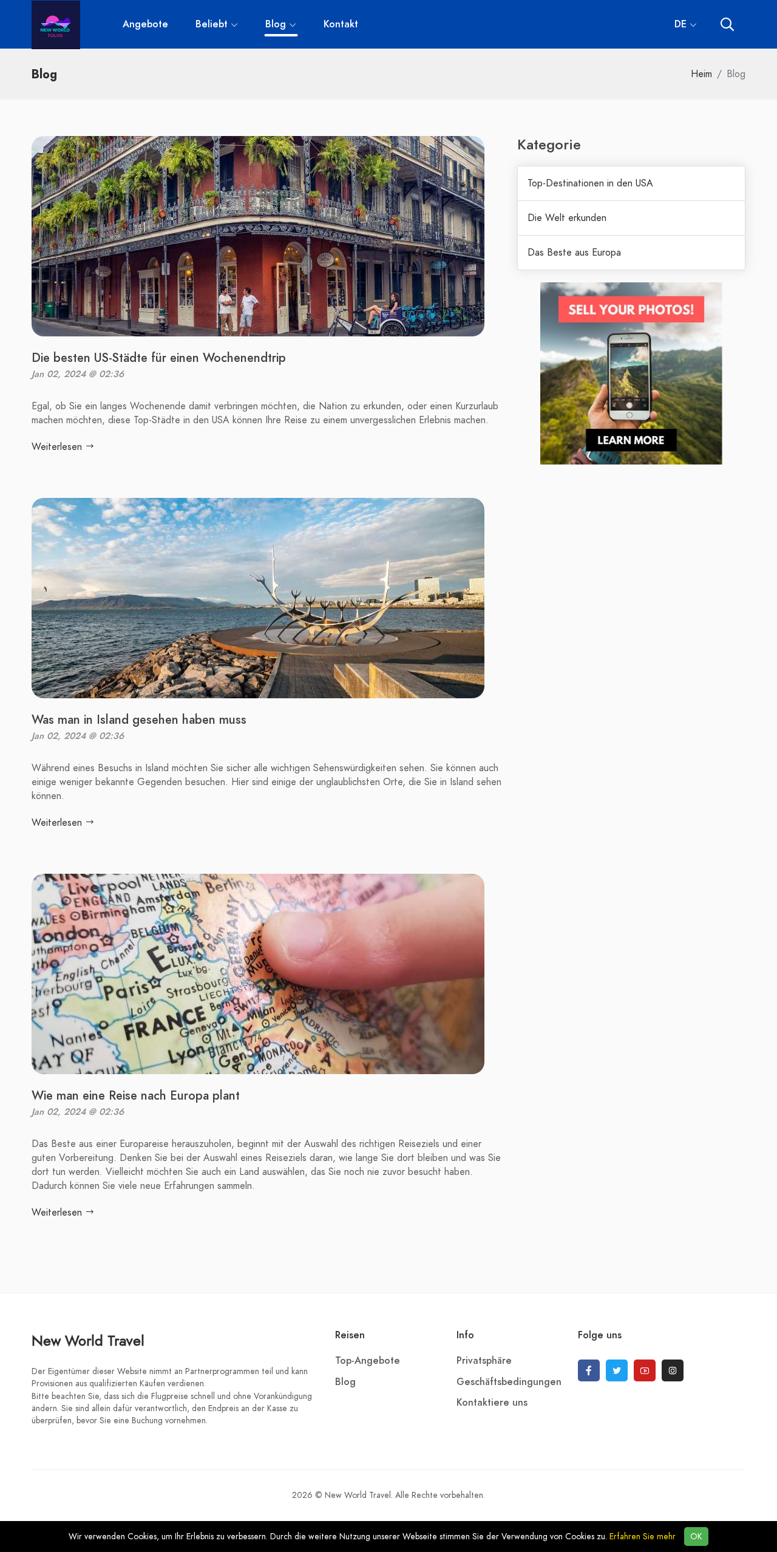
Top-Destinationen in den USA (590, 183)
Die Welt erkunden (567, 218)
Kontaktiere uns (492, 1402)
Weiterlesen (58, 447)
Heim (701, 74)
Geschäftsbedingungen (509, 1382)
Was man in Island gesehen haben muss (139, 719)
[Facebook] (589, 1370)
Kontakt (341, 24)
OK (696, 1536)
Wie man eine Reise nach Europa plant (136, 1095)
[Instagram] (673, 1370)
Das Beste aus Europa (574, 252)
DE (680, 24)
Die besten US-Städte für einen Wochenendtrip (159, 357)
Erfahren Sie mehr (642, 1536)
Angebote (145, 24)
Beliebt (211, 24)
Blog (277, 24)
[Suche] (727, 25)
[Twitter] (617, 1370)
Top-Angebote (367, 1360)
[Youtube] (645, 1370)
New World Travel (88, 1340)
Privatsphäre (484, 1360)
